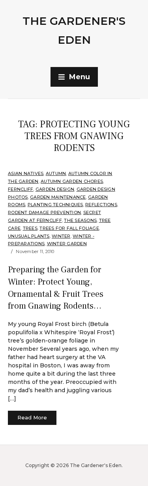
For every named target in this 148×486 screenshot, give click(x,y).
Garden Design (55, 189)
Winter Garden (67, 243)
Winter (61, 236)
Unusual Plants (29, 236)
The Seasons (80, 220)
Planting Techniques (55, 204)
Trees (30, 228)
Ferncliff (20, 189)
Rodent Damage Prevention (44, 212)
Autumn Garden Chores (72, 181)
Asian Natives (25, 173)
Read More (32, 417)
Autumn (56, 173)
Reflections (101, 204)
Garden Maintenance (58, 197)
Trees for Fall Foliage (69, 228)
